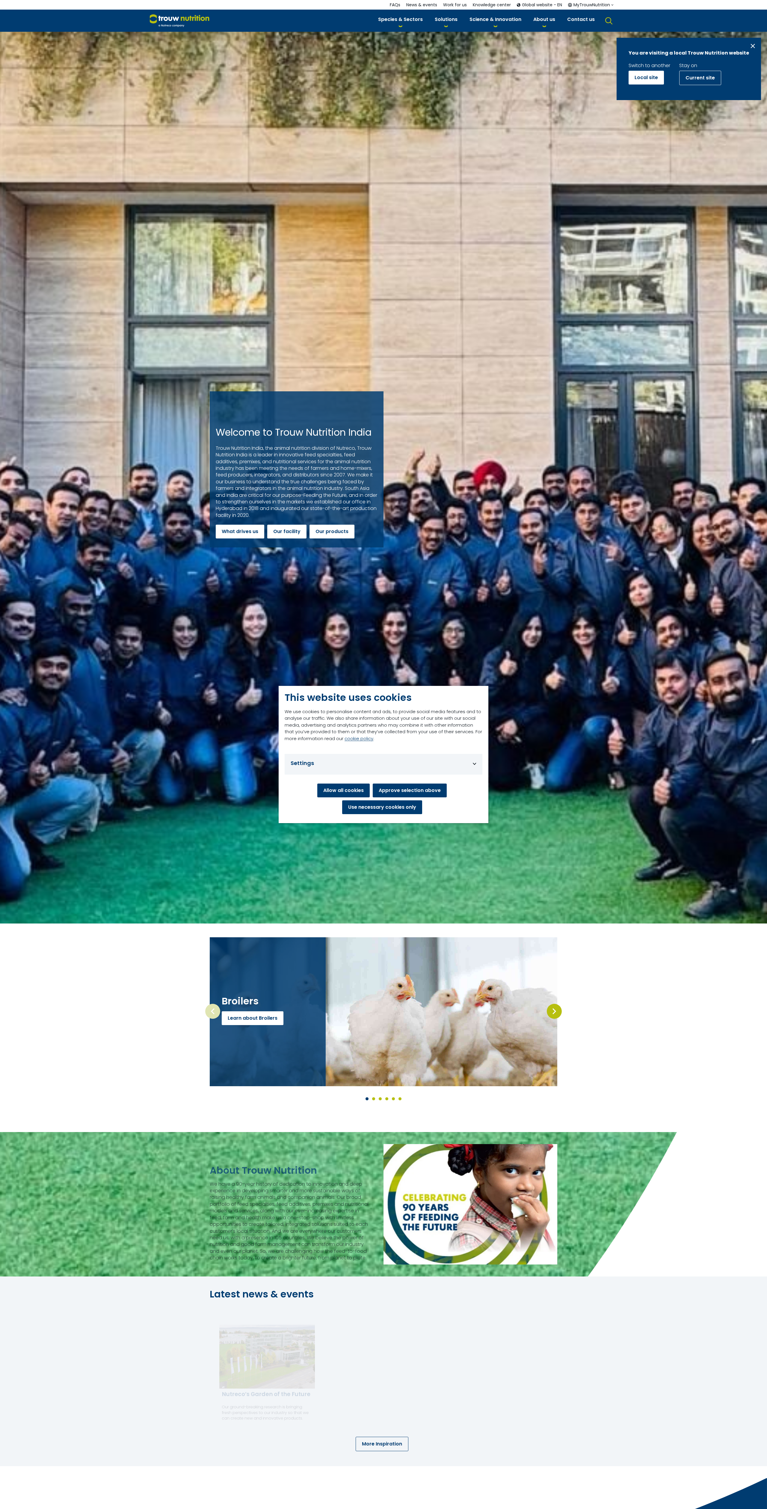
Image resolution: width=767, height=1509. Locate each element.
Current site (700, 77)
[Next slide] (554, 1011)
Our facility (287, 531)
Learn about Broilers (252, 1018)
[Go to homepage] (179, 20)
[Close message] (753, 46)
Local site (646, 77)
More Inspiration (382, 1443)
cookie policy (359, 738)
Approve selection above (410, 790)
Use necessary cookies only (382, 807)
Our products (331, 531)
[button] (400, 20)
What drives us (240, 531)
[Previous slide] (212, 1011)
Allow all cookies (343, 790)
